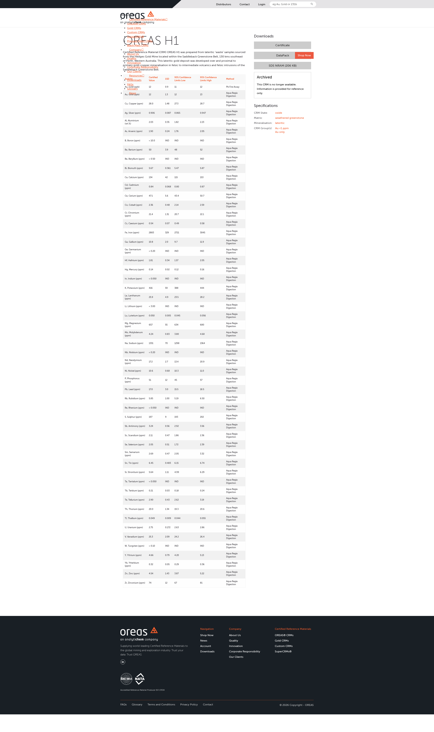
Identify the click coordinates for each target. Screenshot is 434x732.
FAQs (130, 84)
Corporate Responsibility (142, 67)
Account (205, 646)
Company (135, 49)
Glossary (132, 88)
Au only (280, 132)
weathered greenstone (289, 117)
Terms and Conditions (161, 704)
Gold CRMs (134, 28)
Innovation (134, 62)
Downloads (134, 80)
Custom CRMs (136, 32)
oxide (278, 112)
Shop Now (304, 55)
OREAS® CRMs (284, 635)
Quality (131, 58)
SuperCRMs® (135, 36)
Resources (135, 75)
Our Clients (134, 71)
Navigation (207, 629)
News (132, 93)
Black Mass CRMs (137, 45)
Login (261, 4)
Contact (245, 4)
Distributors (223, 4)
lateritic (280, 123)
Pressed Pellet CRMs (140, 41)
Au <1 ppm (282, 128)
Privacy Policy (189, 704)
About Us (133, 54)
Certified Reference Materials (293, 629)
